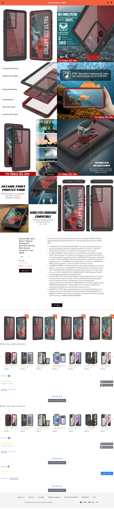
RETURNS (41, 497)
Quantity (21, 260)
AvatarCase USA (57, 2)
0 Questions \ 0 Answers (7, 383)
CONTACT (31, 497)
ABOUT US (21, 497)
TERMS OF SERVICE (54, 497)
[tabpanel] (57, 488)
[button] (1, 357)
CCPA (94, 497)
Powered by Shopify (46, 502)
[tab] (4, 390)
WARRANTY (85, 497)
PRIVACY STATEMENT (71, 497)
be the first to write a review (57, 400)
